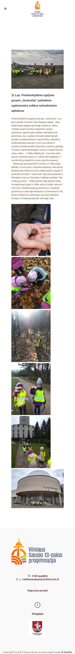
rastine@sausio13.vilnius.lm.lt (40, 579)
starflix (68, 652)
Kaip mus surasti (38, 590)
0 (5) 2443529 (40, 575)
